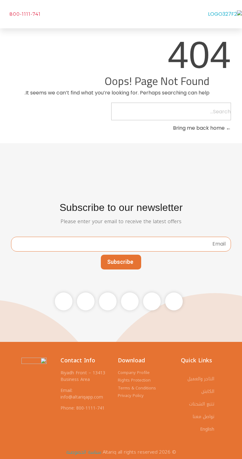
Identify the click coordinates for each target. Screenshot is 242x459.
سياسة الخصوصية (83, 452)
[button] (91, 14)
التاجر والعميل (200, 379)
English (207, 429)
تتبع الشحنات (201, 404)
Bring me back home (199, 128)
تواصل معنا (203, 416)
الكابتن (207, 391)
